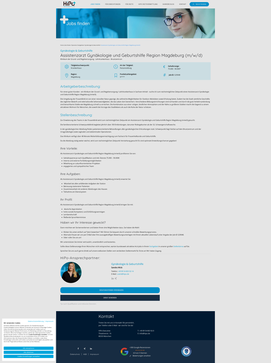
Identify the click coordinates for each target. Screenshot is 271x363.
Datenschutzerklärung (36, 321)
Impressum (49, 321)
